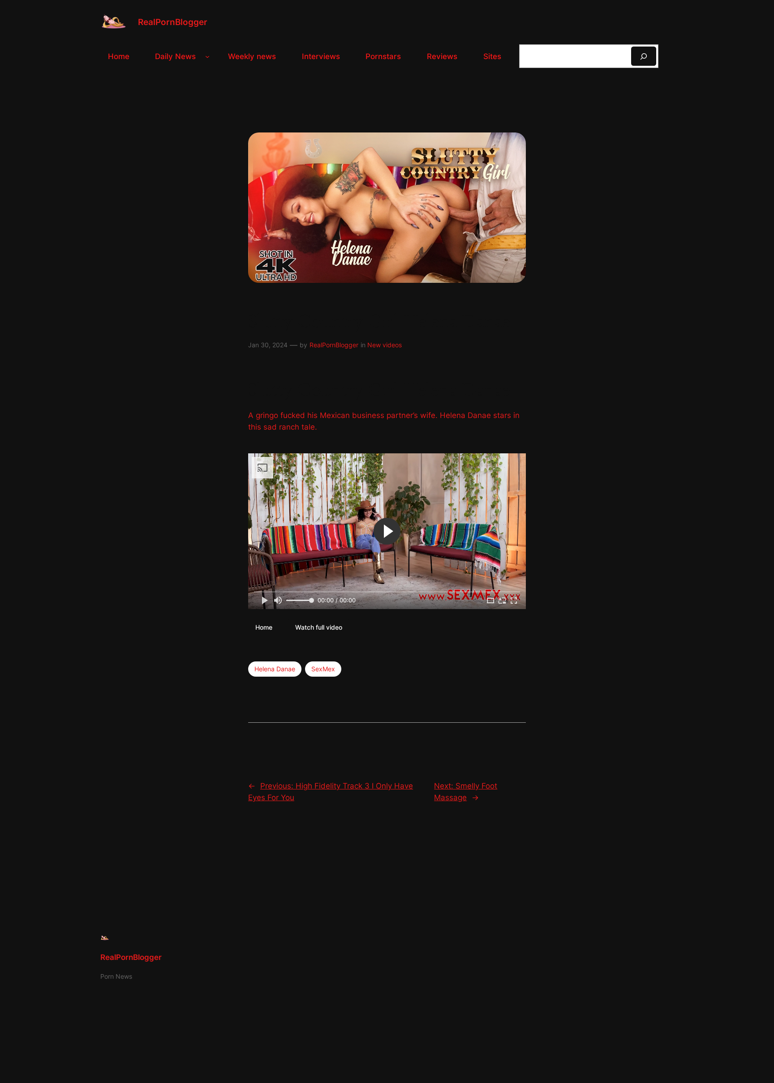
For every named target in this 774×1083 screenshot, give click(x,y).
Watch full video (318, 627)
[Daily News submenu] (207, 56)
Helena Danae (274, 669)
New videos (384, 345)
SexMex (323, 669)
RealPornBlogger (172, 22)
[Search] (643, 56)
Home (263, 627)
